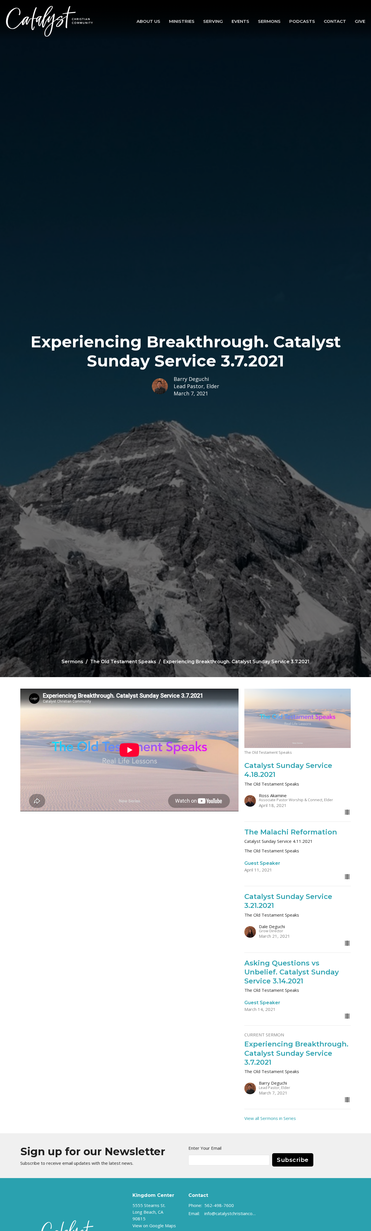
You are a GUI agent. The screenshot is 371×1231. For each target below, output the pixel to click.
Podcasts (302, 21)
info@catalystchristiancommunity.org (230, 1213)
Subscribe (293, 1159)
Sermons (269, 21)
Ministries (181, 21)
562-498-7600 (219, 1205)
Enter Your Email (204, 1148)
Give (360, 21)
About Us (148, 21)
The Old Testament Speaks (123, 661)
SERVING (213, 21)
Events (240, 21)
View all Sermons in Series (270, 1118)
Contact (335, 21)
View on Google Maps (154, 1225)
